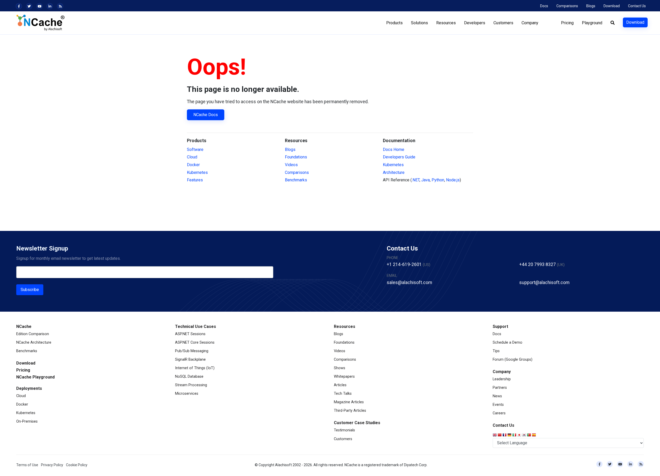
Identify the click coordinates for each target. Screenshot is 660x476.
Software (195, 149)
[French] (504, 435)
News (497, 396)
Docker (193, 164)
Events (498, 404)
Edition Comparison (32, 334)
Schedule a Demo (507, 342)
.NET (415, 180)
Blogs (590, 6)
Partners (500, 387)
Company (502, 371)
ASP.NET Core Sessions (194, 342)
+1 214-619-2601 (404, 264)
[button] (612, 23)
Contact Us (637, 6)
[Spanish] (534, 435)
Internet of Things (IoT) (194, 368)
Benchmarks (296, 180)
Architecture (394, 172)
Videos (291, 164)
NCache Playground (35, 377)
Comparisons (567, 6)
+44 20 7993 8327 (537, 264)
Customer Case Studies (357, 422)
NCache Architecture (33, 342)
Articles (340, 385)
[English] (495, 435)
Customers (343, 439)
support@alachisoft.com (544, 282)
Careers (499, 413)
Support (500, 326)
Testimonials (344, 430)
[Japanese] (519, 435)
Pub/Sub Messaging (191, 351)
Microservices (186, 393)
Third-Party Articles (350, 410)
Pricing (567, 22)
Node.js (453, 180)
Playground (592, 22)
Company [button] (530, 22)
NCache (23, 326)
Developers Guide (399, 157)
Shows (339, 368)
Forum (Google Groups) (512, 359)
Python (438, 180)
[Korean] (524, 435)
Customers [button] (503, 22)
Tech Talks (343, 393)
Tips (496, 351)
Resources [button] (446, 22)
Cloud (192, 157)
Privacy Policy (52, 465)
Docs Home (393, 149)
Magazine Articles (349, 402)
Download (612, 6)
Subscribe (30, 289)
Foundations (296, 157)
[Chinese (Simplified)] (500, 435)
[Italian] (514, 435)
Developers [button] (474, 22)
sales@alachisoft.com (409, 282)
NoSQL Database (189, 376)
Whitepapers (344, 376)
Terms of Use (27, 465)
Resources (344, 326)
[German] (509, 435)
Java (425, 180)
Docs (544, 6)
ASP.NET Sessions (190, 334)
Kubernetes (197, 172)
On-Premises (27, 421)
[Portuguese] (529, 435)
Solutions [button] (419, 22)
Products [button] (394, 22)
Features (195, 180)
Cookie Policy (76, 465)
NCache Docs (205, 114)
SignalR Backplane (190, 359)
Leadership (502, 379)
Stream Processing (191, 385)
